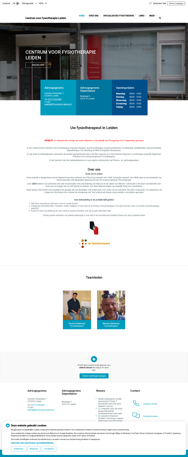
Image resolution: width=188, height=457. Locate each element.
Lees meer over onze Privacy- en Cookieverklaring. (32, 443)
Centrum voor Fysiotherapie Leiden (45, 18)
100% (40, 3)
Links (141, 15)
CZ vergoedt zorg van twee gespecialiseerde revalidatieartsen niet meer (110, 411)
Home (82, 15)
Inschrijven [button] (38, 65)
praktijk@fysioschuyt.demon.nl (58, 104)
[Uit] (18, 3)
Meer (152, 15)
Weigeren (34, 449)
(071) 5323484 (54, 99)
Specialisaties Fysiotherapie (118, 15)
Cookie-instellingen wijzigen (94, 376)
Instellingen (19, 449)
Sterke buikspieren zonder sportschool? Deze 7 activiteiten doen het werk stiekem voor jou (110, 402)
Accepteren (49, 449)
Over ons (93, 15)
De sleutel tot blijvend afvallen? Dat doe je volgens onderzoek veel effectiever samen (110, 419)
